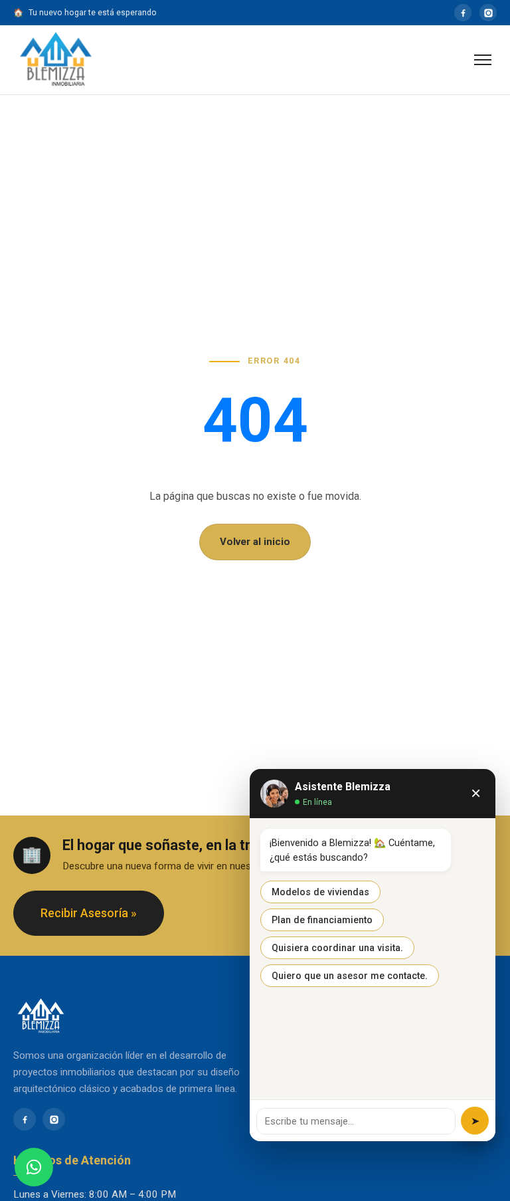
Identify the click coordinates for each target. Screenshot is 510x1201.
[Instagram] (488, 12)
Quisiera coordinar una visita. (337, 947)
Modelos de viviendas (320, 892)
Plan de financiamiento (322, 920)
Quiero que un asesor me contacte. (350, 975)
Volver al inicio (255, 542)
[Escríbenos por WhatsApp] (34, 1167)
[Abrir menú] (483, 59)
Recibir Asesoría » (89, 913)
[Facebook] (462, 12)
